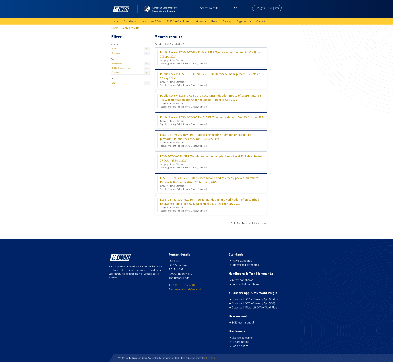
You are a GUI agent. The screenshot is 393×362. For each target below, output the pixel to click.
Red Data (210, 358)
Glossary (201, 21)
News (214, 21)
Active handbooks (242, 280)
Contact (260, 21)
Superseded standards (245, 265)
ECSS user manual (243, 322)
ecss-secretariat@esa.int (186, 289)
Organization (244, 21)
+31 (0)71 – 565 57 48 (183, 285)
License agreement (243, 337)
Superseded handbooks (246, 284)
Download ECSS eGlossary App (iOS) (253, 303)
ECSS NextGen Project (179, 21)
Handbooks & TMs (151, 21)
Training (227, 21)
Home (115, 21)
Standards (130, 21)
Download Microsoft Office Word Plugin (255, 307)
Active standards (242, 260)
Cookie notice (240, 346)
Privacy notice (240, 342)
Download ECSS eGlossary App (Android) (256, 299)
